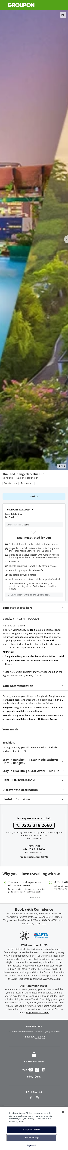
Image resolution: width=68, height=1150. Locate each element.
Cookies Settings (31, 1137)
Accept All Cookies (31, 1129)
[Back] (4, 5)
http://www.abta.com (37, 1012)
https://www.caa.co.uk (48, 978)
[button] (34, 608)
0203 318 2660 (37, 825)
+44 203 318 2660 (34, 849)
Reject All (31, 1145)
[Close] (62, 1112)
